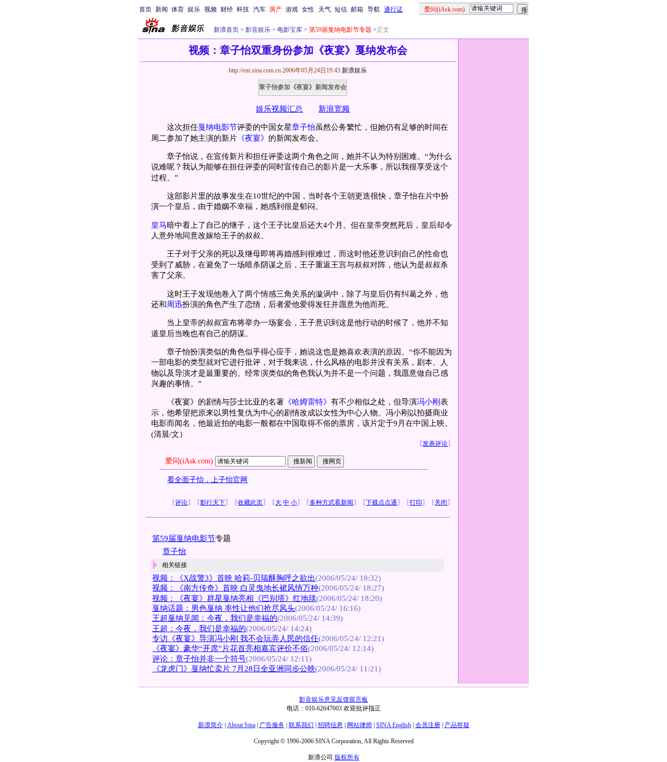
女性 (308, 9)
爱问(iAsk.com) (189, 461)
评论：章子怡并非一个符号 (199, 659)
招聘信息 (330, 725)
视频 (210, 9)
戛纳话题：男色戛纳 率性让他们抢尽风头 (223, 608)
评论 (181, 502)
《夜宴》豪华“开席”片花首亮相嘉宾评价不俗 (230, 648)
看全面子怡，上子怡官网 (207, 480)
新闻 (161, 9)
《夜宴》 (252, 138)
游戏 (292, 9)
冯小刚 (428, 402)
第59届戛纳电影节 (183, 538)
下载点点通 (381, 502)
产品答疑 (457, 725)
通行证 (393, 9)
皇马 (159, 225)
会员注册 (427, 725)
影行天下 (212, 502)
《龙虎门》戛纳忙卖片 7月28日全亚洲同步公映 (233, 669)
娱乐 (194, 9)
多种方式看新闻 (331, 502)
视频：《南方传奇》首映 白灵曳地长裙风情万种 (235, 588)
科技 (243, 9)
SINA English (393, 725)
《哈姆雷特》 (307, 402)
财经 (226, 9)
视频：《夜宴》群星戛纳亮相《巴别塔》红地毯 (234, 598)
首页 (145, 9)
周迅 (174, 304)
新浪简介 (210, 725)
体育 (177, 9)
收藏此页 (250, 502)
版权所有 (347, 757)
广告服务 (272, 725)
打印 (416, 502)
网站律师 (359, 725)
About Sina (241, 725)
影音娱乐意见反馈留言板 (333, 699)
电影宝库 (289, 29)
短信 (341, 9)
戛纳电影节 (217, 127)
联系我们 (301, 725)
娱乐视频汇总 (279, 109)
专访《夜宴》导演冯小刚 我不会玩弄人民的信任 (235, 638)
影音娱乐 (257, 29)
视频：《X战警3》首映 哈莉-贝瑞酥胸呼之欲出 (233, 578)
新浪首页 (226, 29)
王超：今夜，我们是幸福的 (199, 628)
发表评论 (435, 443)
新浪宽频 (334, 109)
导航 (373, 9)
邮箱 (357, 9)
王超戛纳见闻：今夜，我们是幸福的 (214, 618)
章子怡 (303, 127)
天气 (324, 9)
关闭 (441, 502)
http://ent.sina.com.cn (255, 70)
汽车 (259, 9)
